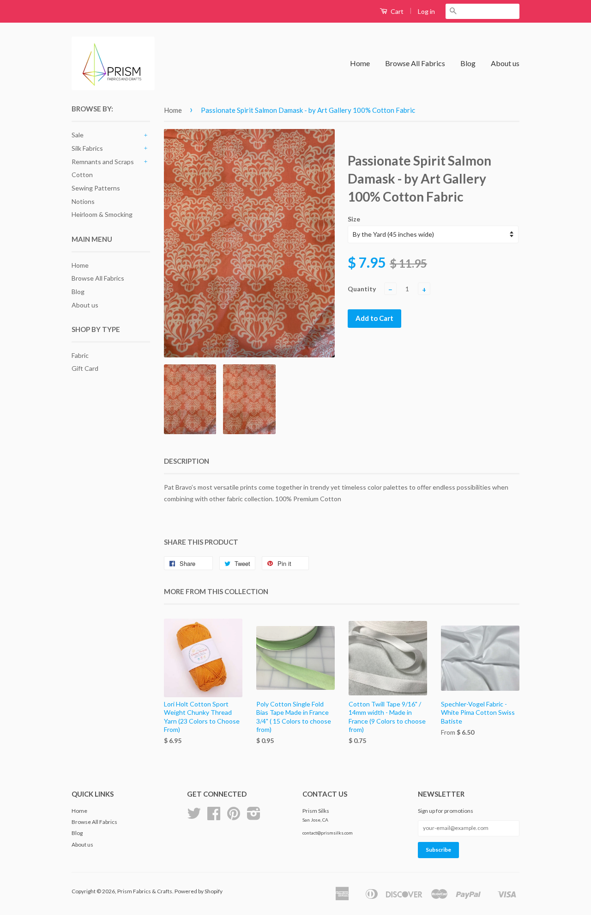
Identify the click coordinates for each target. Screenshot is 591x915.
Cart (396, 11)
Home (360, 63)
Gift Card (85, 368)
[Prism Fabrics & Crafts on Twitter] (194, 816)
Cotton (82, 174)
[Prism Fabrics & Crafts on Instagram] (254, 816)
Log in (426, 11)
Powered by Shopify (199, 891)
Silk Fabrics (87, 148)
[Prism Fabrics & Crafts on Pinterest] (234, 816)
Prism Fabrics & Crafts (144, 891)
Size (354, 219)
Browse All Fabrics (415, 63)
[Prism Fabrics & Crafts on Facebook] (214, 816)
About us (505, 63)
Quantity (362, 289)
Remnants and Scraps (103, 162)
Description (186, 461)
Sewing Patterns (96, 188)
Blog (468, 63)
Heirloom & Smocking (102, 214)
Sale (78, 135)
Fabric (80, 355)
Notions (83, 201)
